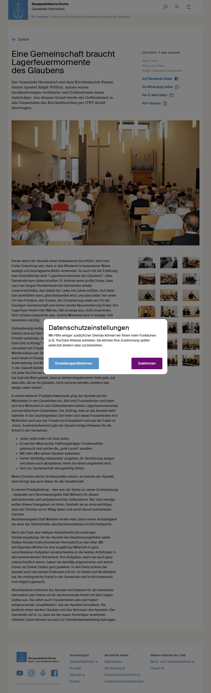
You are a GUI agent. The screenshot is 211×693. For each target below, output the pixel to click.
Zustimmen (147, 363)
